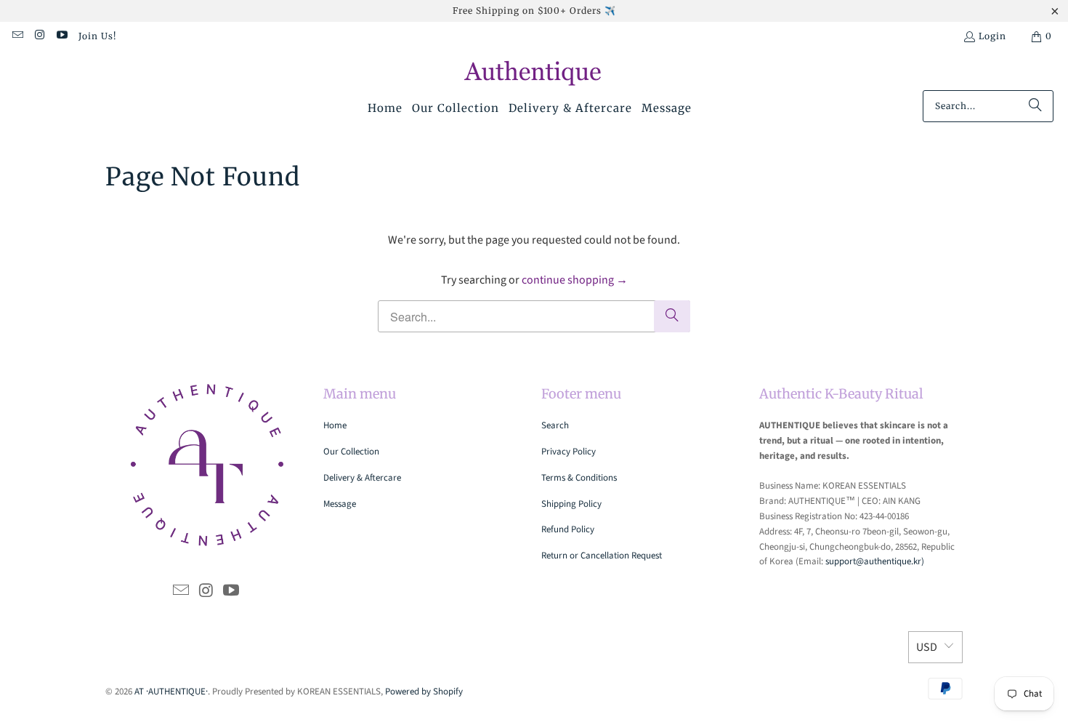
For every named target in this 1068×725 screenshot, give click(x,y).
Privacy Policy (568, 451)
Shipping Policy (571, 503)
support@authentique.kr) (874, 561)
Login (992, 36)
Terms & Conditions (579, 477)
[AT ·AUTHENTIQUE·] (534, 74)
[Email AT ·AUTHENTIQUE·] (17, 36)
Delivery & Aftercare (362, 477)
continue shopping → (575, 280)
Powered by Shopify (424, 691)
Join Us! (97, 36)
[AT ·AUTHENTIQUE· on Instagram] (39, 36)
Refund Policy (567, 529)
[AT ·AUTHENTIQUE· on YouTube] (61, 36)
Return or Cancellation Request (601, 555)
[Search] (1035, 106)
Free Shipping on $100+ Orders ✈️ (534, 10)
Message (339, 503)
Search (555, 425)
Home (335, 425)
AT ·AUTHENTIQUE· (171, 691)
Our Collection (351, 451)
